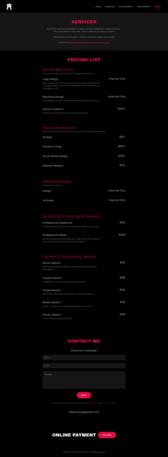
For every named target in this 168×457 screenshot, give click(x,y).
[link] (9, 6)
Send (84, 395)
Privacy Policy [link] (92, 403)
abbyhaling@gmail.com (81, 42)
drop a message (102, 42)
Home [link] (98, 7)
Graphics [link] (110, 7)
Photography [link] (125, 7)
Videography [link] (144, 7)
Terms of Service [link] (106, 403)
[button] (158, 6)
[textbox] (84, 357)
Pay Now (107, 435)
